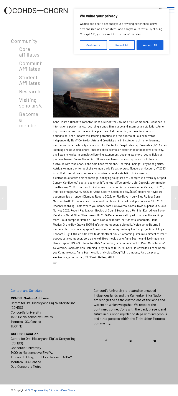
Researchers (25, 91)
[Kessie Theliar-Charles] (3, 198)
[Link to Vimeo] (155, 341)
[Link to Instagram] (131, 341)
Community (21, 41)
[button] (54, 262)
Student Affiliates (25, 80)
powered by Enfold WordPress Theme (55, 390)
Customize (93, 45)
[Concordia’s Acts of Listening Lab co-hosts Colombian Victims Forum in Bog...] (174, 198)
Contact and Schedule (26, 290)
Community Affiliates (25, 66)
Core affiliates (25, 52)
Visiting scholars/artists (25, 103)
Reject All (121, 45)
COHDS (29, 390)
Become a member (25, 119)
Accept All (150, 45)
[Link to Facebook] (106, 341)
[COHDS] (36, 16)
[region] (121, 31)
